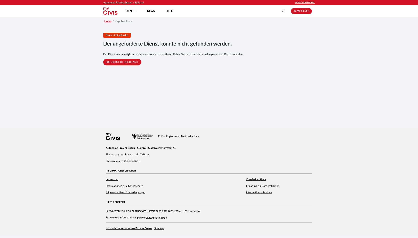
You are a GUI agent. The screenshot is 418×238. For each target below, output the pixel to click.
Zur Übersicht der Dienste (122, 62)
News (151, 11)
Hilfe (169, 11)
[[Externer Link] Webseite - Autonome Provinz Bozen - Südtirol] (142, 136)
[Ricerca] (283, 11)
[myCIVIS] (113, 136)
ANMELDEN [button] (302, 11)
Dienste (131, 11)
